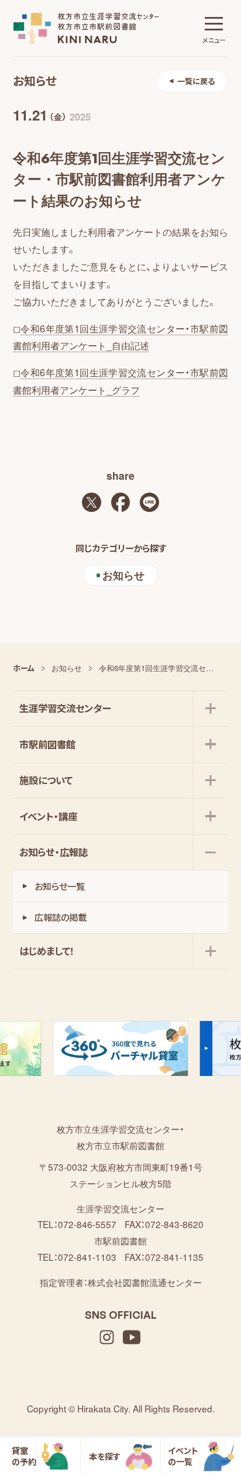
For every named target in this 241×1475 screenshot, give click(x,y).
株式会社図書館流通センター (145, 1281)
